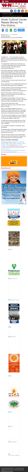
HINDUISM (21, 142)
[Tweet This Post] (7, 30)
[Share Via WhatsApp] (11, 30)
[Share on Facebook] (3, 30)
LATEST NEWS (4, 143)
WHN (16, 34)
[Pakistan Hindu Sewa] (14, 270)
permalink (19, 145)
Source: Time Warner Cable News (9, 140)
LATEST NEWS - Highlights (15, 143)
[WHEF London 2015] (14, 287)
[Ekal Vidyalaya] (14, 379)
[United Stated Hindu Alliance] (14, 392)
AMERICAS (15, 142)
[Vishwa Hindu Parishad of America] (14, 255)
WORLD (8, 145)
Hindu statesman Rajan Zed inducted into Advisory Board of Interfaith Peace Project (13, 151)
